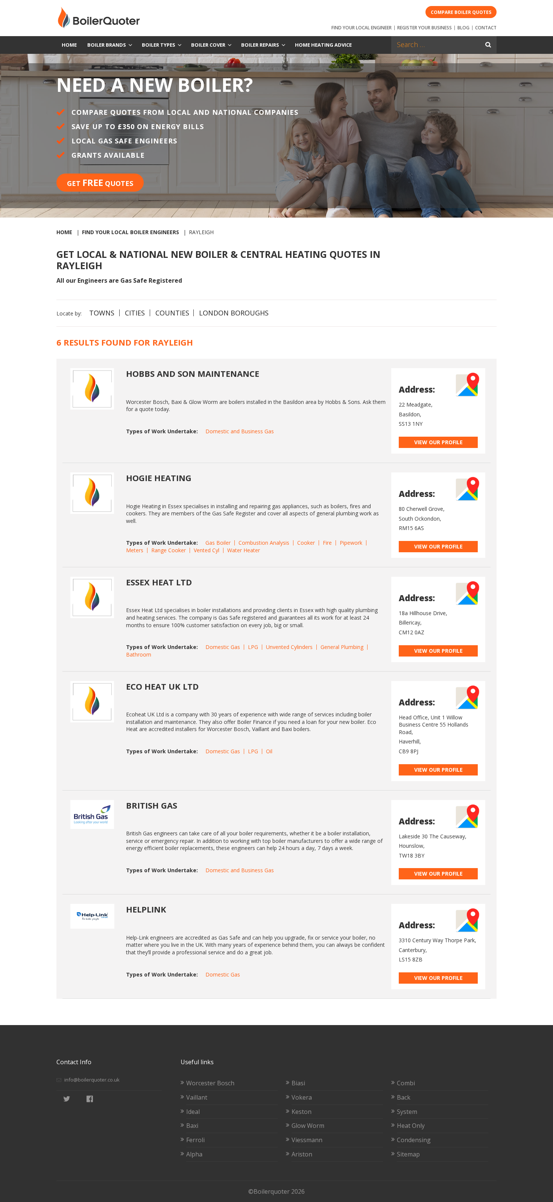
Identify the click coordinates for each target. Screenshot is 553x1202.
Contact (486, 27)
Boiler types (158, 44)
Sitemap (408, 1154)
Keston (301, 1112)
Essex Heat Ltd (159, 582)
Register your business (424, 27)
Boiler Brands (106, 44)
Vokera (302, 1097)
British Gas (151, 805)
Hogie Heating (158, 477)
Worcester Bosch (210, 1083)
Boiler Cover (208, 44)
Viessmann (307, 1140)
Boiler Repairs (260, 44)
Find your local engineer (361, 27)
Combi (406, 1083)
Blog (463, 27)
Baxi (192, 1125)
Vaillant (196, 1097)
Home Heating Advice (323, 44)
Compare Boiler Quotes (461, 12)
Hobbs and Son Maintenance (192, 373)
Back (403, 1097)
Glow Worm (308, 1125)
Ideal (193, 1112)
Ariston (302, 1154)
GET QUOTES (100, 182)
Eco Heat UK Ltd (162, 686)
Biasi (298, 1083)
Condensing (414, 1140)
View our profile (438, 442)
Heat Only (411, 1125)
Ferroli (195, 1140)
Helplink (146, 909)
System (407, 1112)
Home (69, 44)
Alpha (194, 1154)
